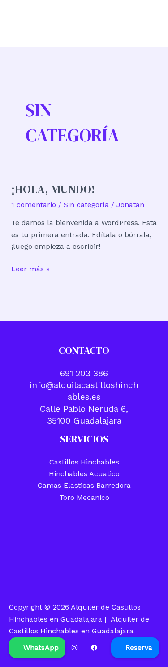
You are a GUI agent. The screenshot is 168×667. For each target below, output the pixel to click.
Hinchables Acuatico (84, 473)
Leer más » (30, 269)
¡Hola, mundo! (53, 189)
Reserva (137, 647)
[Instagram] (74, 648)
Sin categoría (86, 204)
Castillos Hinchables (84, 462)
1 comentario (33, 204)
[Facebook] (94, 648)
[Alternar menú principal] (149, 24)
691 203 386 (84, 373)
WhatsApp (40, 647)
